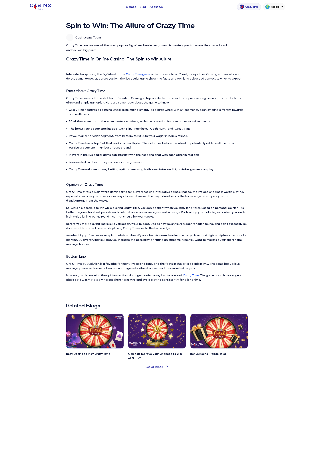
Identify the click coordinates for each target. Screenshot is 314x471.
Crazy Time (191, 275)
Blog (143, 7)
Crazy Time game (138, 74)
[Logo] (40, 6)
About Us (156, 7)
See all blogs (154, 367)
